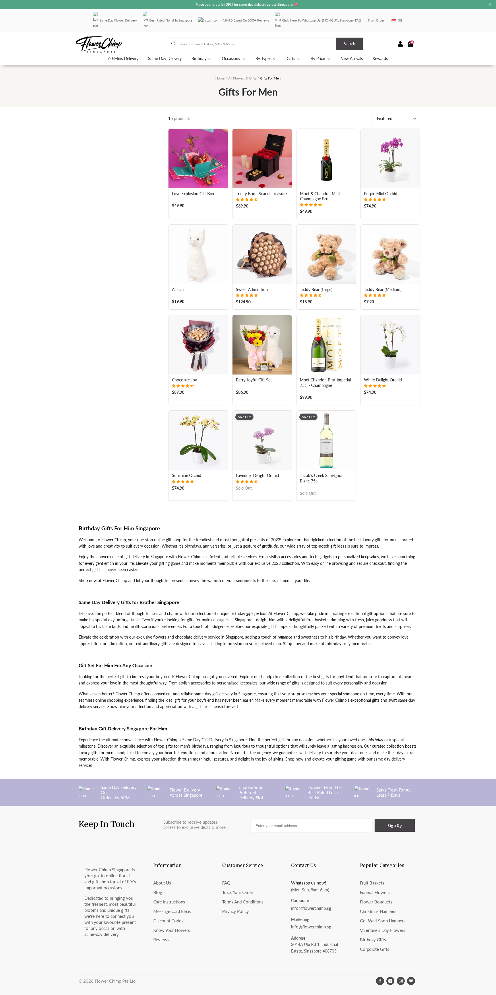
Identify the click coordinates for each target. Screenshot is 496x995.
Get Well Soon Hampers (383, 920)
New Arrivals (351, 58)
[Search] (170, 43)
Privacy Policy (235, 911)
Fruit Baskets (372, 882)
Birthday (199, 58)
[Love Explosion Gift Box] (198, 158)
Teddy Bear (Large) (316, 289)
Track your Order (237, 892)
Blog (157, 892)
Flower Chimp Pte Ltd (115, 981)
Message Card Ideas (172, 911)
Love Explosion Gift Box (193, 193)
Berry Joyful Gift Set (254, 380)
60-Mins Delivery (123, 58)
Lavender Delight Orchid (257, 475)
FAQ (358, 20)
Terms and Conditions (243, 901)
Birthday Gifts (373, 939)
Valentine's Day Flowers (382, 930)
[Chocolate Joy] (198, 345)
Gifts (291, 58)
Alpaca (178, 289)
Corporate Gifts (374, 949)
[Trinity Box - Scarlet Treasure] (262, 158)
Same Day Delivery (165, 58)
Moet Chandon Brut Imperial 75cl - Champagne (325, 383)
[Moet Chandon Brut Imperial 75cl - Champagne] (326, 345)
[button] (247, 199)
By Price (318, 58)
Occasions (231, 58)
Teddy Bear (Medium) (383, 289)
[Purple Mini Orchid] (390, 158)
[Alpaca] (198, 254)
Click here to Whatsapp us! (301, 20)
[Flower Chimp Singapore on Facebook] (380, 981)
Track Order (376, 20)
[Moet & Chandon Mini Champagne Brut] (326, 158)
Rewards (380, 58)
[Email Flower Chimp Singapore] (411, 981)
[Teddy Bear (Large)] (326, 254)
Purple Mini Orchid (380, 193)
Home (219, 78)
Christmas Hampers (378, 911)
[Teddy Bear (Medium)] (390, 254)
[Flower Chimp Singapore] (122, 44)
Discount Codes (168, 920)
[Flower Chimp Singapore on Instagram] (401, 981)
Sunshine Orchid (186, 475)
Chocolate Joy (184, 380)
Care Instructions (169, 901)
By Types (263, 58)
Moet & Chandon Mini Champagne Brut (320, 196)
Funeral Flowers (375, 892)
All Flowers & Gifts (242, 78)
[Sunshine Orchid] (198, 440)
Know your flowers (171, 930)
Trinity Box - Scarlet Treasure (261, 193)
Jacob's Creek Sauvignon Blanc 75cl (322, 478)
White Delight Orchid (383, 380)
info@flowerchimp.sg (311, 908)
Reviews (161, 939)
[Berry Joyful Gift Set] (262, 345)
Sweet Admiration (252, 289)
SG (400, 20)
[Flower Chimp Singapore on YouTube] (390, 981)
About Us (162, 882)
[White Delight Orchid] (390, 345)
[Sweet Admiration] (262, 254)
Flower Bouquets (376, 901)
